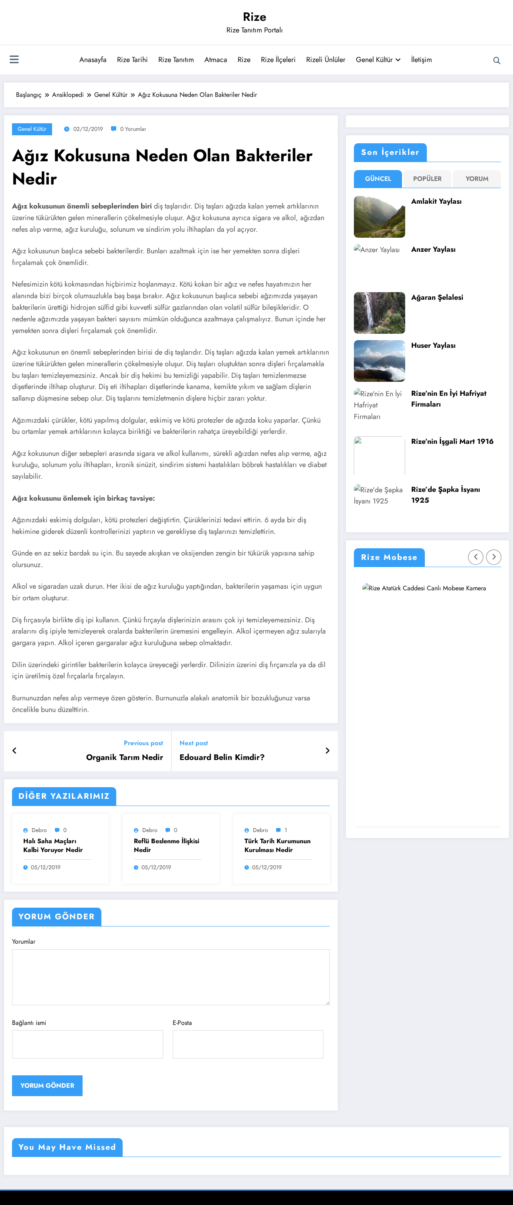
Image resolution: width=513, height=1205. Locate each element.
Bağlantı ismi (29, 1022)
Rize (255, 16)
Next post (194, 743)
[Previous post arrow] (14, 751)
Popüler (427, 178)
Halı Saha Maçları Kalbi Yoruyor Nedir (53, 845)
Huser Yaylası (433, 345)
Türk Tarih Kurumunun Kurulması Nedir (277, 845)
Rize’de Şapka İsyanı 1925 (445, 494)
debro (39, 830)
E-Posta (182, 1022)
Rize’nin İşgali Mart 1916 (452, 441)
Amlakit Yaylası (436, 201)
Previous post (143, 743)
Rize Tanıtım (176, 59)
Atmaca (215, 59)
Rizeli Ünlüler (325, 59)
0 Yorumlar (133, 129)
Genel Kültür (374, 59)
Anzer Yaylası (433, 249)
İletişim (421, 59)
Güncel (378, 178)
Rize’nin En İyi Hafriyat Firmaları (449, 398)
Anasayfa (93, 59)
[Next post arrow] (327, 751)
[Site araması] (497, 61)
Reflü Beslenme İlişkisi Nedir (166, 845)
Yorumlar (23, 941)
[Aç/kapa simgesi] (14, 60)
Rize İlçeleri (278, 59)
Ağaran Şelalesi (437, 297)
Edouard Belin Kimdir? (222, 757)
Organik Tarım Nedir (124, 757)
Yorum (477, 178)
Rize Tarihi (132, 59)
